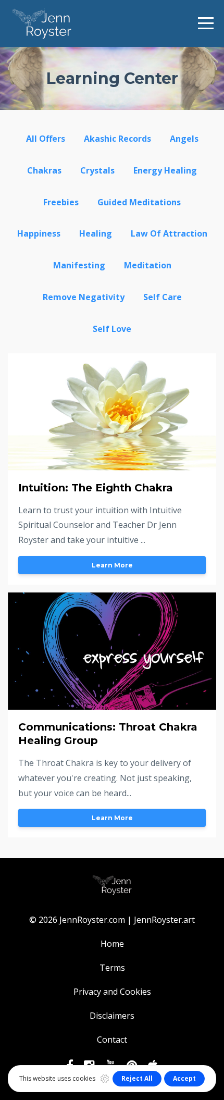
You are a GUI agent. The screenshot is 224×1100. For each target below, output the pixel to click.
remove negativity (84, 297)
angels (184, 138)
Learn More (112, 565)
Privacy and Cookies (112, 991)
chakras (44, 170)
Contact (112, 1039)
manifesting (79, 265)
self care (162, 297)
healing (95, 233)
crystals (97, 170)
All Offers (45, 138)
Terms (112, 967)
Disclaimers (112, 1015)
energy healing (165, 170)
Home (112, 943)
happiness (38, 233)
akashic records (117, 138)
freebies (61, 202)
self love (112, 329)
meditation (147, 265)
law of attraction (169, 233)
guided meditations (139, 202)
